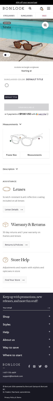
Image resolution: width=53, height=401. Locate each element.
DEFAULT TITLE (11, 97)
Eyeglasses (8, 15)
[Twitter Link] (40, 367)
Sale (44, 15)
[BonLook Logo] (13, 8)
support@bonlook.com (13, 376)
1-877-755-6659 (9, 372)
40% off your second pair (26, 2)
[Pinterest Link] (46, 367)
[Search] (30, 8)
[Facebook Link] (29, 367)
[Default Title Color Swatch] (6, 85)
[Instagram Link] (34, 367)
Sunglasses (26, 15)
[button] (5, 55)
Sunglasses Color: (23, 79)
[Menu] (48, 8)
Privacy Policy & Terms (13, 397)
